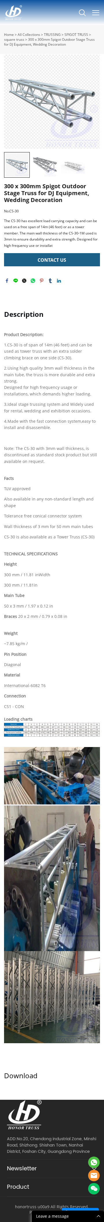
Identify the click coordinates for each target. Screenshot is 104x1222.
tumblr (50, 281)
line (15, 281)
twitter (24, 281)
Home (9, 34)
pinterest (41, 281)
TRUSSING (52, 34)
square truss (14, 39)
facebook (7, 281)
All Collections (29, 34)
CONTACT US (52, 260)
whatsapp (33, 281)
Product (18, 1187)
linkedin (59, 281)
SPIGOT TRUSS (76, 34)
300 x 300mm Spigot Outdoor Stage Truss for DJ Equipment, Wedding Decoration (49, 42)
